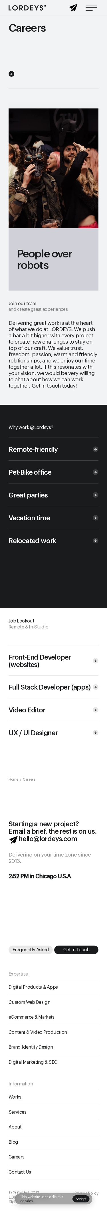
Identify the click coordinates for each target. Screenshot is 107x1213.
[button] (53, 449)
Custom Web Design (29, 1002)
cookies (26, 1201)
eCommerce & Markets (31, 1017)
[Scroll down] (11, 74)
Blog (13, 1142)
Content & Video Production (38, 1032)
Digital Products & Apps (33, 987)
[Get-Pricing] (73, 9)
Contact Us (20, 1172)
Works (15, 1097)
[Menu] (91, 7)
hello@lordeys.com (48, 838)
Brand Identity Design (31, 1047)
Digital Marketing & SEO (33, 1062)
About (15, 1127)
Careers (17, 1157)
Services (17, 1112)
